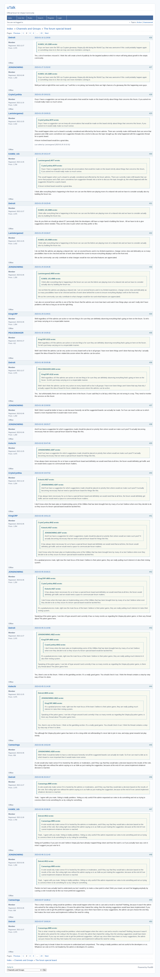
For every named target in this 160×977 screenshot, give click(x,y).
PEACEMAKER (15, 333)
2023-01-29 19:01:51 (42, 94)
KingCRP (13, 314)
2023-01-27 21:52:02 (42, 67)
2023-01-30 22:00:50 (42, 405)
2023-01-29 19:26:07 (42, 233)
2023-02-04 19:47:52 (42, 473)
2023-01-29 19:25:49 (42, 203)
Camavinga (14, 745)
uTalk (11, 7)
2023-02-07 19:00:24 (42, 921)
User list (21, 18)
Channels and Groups (28, 28)
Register (51, 18)
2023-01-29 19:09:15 (42, 113)
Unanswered (148, 22)
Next (46, 33)
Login (60, 18)
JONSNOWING (15, 67)
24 (41, 33)
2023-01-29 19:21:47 (42, 154)
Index (10, 18)
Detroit (11, 37)
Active (139, 22)
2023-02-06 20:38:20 (42, 809)
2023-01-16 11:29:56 (42, 38)
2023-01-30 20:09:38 (42, 362)
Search (40, 18)
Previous (16, 33)
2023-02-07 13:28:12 (42, 900)
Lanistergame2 (15, 113)
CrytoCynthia (15, 94)
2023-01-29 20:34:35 (42, 267)
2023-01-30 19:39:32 (42, 333)
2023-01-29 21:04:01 (42, 314)
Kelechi (12, 443)
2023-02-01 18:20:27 (42, 424)
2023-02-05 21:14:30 (42, 686)
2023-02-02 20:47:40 (42, 443)
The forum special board (57, 28)
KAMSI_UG (14, 154)
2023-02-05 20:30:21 (42, 572)
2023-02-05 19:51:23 (42, 516)
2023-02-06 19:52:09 (42, 745)
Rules (30, 18)
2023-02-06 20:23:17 (42, 777)
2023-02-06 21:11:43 (42, 855)
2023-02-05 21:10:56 (42, 628)
